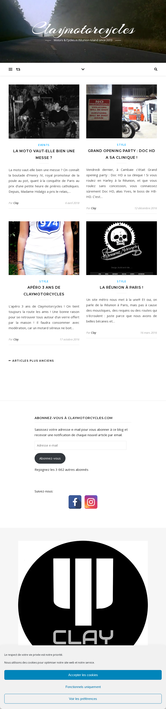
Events (44, 145)
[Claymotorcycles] (83, 605)
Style (121, 145)
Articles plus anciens (32, 360)
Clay (16, 203)
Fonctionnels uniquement (83, 687)
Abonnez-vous (50, 458)
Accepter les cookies (83, 675)
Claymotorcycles (83, 28)
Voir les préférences (83, 699)
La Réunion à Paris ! (121, 287)
